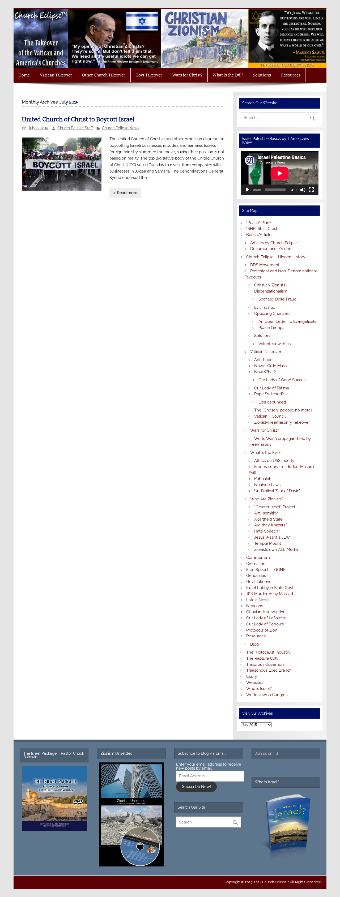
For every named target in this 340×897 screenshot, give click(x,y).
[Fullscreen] (311, 189)
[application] (279, 173)
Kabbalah (262, 479)
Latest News (257, 600)
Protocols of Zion (261, 630)
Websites (254, 682)
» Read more (125, 192)
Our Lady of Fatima (271, 388)
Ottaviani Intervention (266, 612)
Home (24, 75)
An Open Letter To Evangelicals (287, 321)
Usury (251, 676)
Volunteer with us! (275, 343)
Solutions (262, 75)
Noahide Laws (267, 484)
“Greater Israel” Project (274, 507)
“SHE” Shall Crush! (262, 228)
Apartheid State (268, 519)
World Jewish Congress (267, 694)
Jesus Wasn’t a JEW (272, 537)
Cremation (255, 563)
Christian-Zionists (269, 285)
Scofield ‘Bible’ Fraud (277, 299)
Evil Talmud (264, 307)
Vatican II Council (270, 416)
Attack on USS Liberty (274, 460)
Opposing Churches (272, 313)
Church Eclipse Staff (75, 128)
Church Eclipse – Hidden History (275, 257)
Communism (258, 557)
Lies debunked (272, 402)
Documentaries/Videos (271, 248)
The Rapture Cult (262, 658)
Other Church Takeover (103, 75)
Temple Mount (267, 543)
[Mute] (302, 189)
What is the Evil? (227, 75)
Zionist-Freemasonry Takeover (282, 422)
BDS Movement (264, 265)
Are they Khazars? (270, 525)
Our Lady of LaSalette (266, 618)
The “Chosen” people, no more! (283, 410)
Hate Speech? (267, 531)
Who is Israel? (259, 688)
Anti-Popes (264, 359)
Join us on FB (266, 753)
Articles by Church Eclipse (274, 243)
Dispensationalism (270, 291)
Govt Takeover (148, 75)
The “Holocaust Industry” (269, 652)
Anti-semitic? (266, 513)
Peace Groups (271, 327)
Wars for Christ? (187, 75)
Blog (254, 644)
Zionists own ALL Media (276, 549)
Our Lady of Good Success (282, 379)
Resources (290, 75)
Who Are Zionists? (266, 499)
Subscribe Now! (196, 786)
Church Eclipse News (120, 128)
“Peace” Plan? (258, 222)
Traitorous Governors (265, 664)
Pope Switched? (269, 394)
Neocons (254, 605)
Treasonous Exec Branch (269, 670)
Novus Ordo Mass (270, 365)
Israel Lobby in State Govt (270, 587)
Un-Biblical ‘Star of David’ (277, 490)
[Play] (247, 189)
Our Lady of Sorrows (265, 624)
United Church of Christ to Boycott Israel (78, 119)
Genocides (256, 575)
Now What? (265, 372)
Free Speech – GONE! (266, 569)
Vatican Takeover (56, 75)
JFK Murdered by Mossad (269, 593)
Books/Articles (259, 234)
